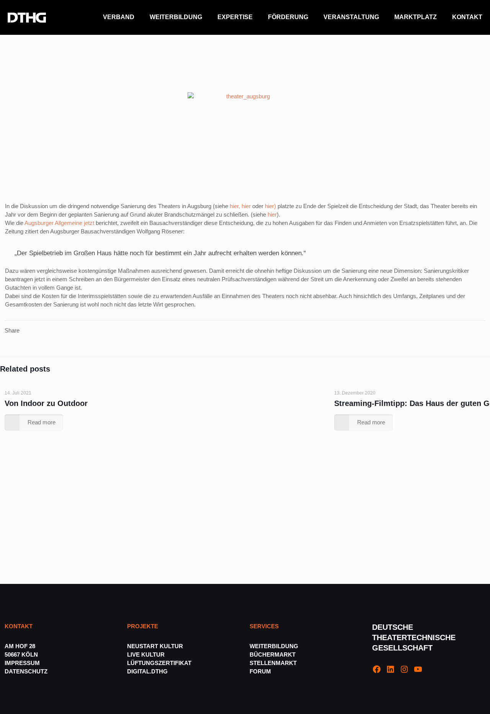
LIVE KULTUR (146, 654)
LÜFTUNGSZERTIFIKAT (159, 663)
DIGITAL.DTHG (147, 671)
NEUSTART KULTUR (155, 646)
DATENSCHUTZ (27, 671)
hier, (236, 206)
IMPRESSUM (22, 663)
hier (246, 206)
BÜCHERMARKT (273, 654)
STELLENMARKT (273, 663)
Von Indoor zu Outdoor (46, 403)
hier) (270, 206)
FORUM (260, 671)
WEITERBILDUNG (274, 646)
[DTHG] (27, 17)
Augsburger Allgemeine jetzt (59, 223)
